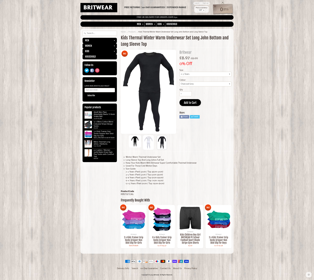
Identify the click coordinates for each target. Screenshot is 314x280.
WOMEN (151, 25)
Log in (197, 3)
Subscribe (91, 95)
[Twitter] (87, 70)
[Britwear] (98, 7)
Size (181, 70)
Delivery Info (123, 268)
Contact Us (165, 268)
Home (123, 32)
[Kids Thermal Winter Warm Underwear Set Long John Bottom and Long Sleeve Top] (135, 141)
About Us (177, 268)
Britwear (185, 52)
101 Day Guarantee (149, 268)
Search (135, 268)
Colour (182, 80)
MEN (140, 25)
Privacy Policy (190, 268)
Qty (181, 90)
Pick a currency (201, 8)
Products (132, 32)
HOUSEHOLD (171, 24)
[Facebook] (92, 70)
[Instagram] (97, 70)
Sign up (205, 3)
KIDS (161, 25)
